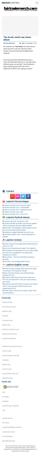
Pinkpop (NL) (6, 325)
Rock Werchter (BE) (9, 307)
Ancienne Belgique (8, 441)
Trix (3, 410)
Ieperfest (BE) (6, 311)
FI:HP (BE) (5, 316)
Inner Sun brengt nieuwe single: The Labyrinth (20, 248)
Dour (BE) (5, 360)
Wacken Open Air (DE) (9, 334)
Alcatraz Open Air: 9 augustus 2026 (16, 221)
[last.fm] (12, 196)
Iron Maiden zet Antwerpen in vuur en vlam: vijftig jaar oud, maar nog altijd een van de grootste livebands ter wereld (20, 253)
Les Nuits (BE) (6, 351)
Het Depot (6, 423)
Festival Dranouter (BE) (10, 355)
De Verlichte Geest (8, 432)
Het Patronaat (7, 436)
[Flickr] (18, 196)
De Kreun (5, 401)
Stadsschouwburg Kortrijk (12, 427)
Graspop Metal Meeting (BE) (12, 346)
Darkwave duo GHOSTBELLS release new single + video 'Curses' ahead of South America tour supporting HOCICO (20, 286)
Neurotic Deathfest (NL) (10, 329)
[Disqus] (20, 100)
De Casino (5, 397)
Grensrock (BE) (7, 378)
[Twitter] (23, 196)
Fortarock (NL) (7, 320)
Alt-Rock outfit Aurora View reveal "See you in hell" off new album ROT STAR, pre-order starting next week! (19, 280)
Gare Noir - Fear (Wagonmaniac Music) (17, 261)
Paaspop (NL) (6, 364)
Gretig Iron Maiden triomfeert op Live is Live (19, 232)
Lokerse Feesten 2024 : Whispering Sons (18, 210)
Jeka (3, 392)
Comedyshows (7, 418)
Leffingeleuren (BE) (9, 338)
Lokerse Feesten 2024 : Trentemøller (16, 207)
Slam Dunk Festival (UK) (10, 373)
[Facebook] (28, 196)
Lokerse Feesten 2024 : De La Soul (16, 214)
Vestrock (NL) (7, 369)
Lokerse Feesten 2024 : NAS (13, 212)
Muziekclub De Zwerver (10, 406)
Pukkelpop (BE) (7, 302)
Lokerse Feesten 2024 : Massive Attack (17, 205)
